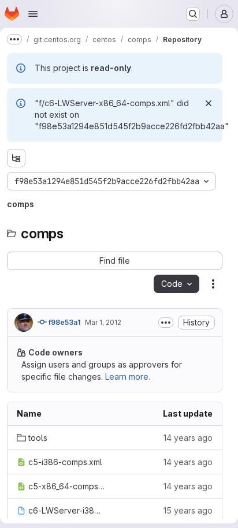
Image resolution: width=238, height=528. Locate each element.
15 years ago (188, 510)
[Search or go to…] (193, 14)
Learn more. (127, 376)
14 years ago (188, 438)
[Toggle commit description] (165, 322)
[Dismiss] (208, 103)
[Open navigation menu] (33, 14)
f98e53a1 (63, 322)
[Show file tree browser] (16, 158)
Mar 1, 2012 (103, 322)
